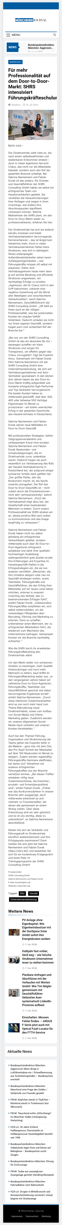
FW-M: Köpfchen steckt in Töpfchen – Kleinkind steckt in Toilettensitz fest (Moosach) (30, 1103)
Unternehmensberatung (23, 899)
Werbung (46, 1216)
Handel (34, 893)
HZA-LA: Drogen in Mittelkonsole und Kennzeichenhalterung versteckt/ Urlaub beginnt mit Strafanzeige (31, 1195)
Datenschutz (32, 1216)
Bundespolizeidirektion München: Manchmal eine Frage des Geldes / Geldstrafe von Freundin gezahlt (28, 1090)
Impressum (17, 1216)
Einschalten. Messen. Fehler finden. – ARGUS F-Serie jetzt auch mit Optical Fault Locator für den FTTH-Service (37, 1025)
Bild (22, 893)
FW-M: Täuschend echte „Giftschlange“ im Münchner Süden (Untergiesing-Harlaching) (30, 1117)
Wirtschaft (15, 62)
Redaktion (16, 104)
